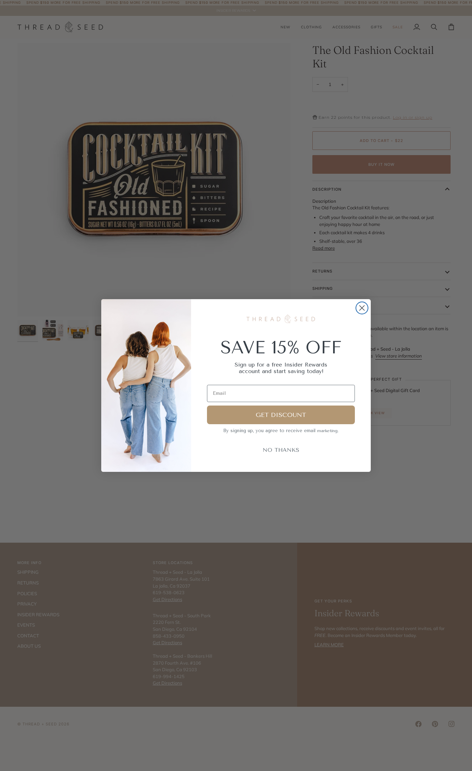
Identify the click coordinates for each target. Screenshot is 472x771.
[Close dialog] (362, 308)
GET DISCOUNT (281, 415)
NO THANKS (281, 450)
